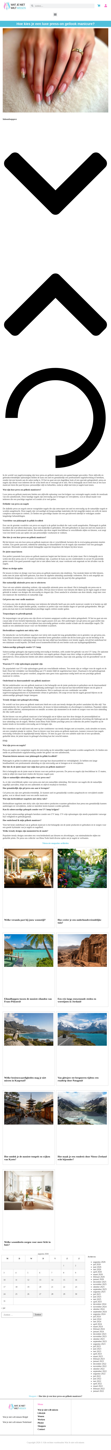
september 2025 (100, 1289)
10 (4, 1280)
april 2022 (97, 1383)
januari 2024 (98, 1331)
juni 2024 (97, 1319)
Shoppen (32, 1396)
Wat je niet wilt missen (48, 1410)
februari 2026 (99, 1277)
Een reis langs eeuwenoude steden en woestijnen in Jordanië (77, 1000)
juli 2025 (97, 1294)
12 (28, 1280)
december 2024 (99, 1304)
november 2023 (100, 1336)
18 (16, 1287)
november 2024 (100, 1307)
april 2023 (97, 1354)
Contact (41, 1429)
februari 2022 (99, 1388)
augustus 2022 (99, 1373)
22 (64, 1287)
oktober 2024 (99, 1309)
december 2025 (99, 1282)
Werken (41, 1419)
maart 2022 (98, 1386)
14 (52, 1280)
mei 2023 (97, 1351)
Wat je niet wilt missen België (15, 1417)
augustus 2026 (99, 1262)
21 (52, 1287)
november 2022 (100, 1366)
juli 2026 (97, 1264)
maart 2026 (98, 1274)
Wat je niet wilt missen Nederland (17, 1422)
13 (40, 1280)
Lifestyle (41, 1413)
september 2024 (100, 1312)
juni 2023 (97, 1349)
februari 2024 (99, 1329)
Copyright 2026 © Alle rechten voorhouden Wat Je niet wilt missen (55, 1442)
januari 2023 (98, 1361)
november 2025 (100, 1284)
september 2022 (100, 1371)
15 (64, 1280)
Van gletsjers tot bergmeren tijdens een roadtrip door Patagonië (78, 1079)
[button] (55, 14)
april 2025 (97, 1302)
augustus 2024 (99, 1314)
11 (16, 1280)
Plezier (41, 1423)
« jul (3, 1308)
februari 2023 (99, 1359)
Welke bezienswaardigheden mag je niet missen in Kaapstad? (25, 1079)
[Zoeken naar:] (17, 1315)
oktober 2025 (99, 1287)
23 (76, 1287)
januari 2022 (98, 1391)
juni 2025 (97, 1297)
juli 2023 (97, 1346)
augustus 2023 (99, 1344)
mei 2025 (97, 1299)
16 (76, 1280)
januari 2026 (98, 1279)
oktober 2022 (99, 1369)
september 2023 (100, 1341)
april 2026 (97, 1272)
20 (40, 1287)
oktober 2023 (99, 1339)
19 (28, 1287)
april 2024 (97, 1324)
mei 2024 (97, 1321)
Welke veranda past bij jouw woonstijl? (25, 920)
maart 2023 (98, 1356)
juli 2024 (97, 1316)
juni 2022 (97, 1378)
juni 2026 (97, 1267)
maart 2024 (98, 1326)
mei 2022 (97, 1381)
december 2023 (99, 1334)
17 (4, 1287)
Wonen (41, 1416)
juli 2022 (97, 1376)
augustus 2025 (99, 1292)
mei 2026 (97, 1269)
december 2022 (99, 1364)
